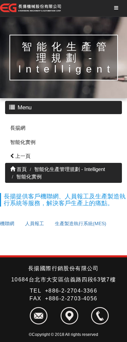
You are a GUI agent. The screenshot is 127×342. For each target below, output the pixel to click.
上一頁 (22, 156)
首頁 (21, 169)
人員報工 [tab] (34, 223)
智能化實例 (23, 142)
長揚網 (17, 128)
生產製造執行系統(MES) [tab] (80, 223)
